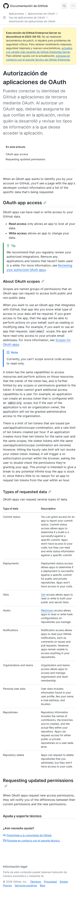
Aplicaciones (16, 13)
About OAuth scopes (21, 281)
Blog (42, 885)
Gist (43, 594)
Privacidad (50, 881)
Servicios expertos (26, 885)
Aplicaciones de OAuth (41, 13)
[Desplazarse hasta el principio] (71, 891)
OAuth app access (22, 202)
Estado (64, 881)
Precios (7, 885)
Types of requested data (25, 492)
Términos (35, 881)
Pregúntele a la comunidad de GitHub (29, 835)
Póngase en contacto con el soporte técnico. (33, 840)
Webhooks (47, 610)
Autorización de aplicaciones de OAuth (32, 21)
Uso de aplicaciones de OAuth (27, 17)
